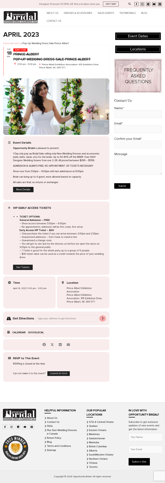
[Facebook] (136, 4)
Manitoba (94, 442)
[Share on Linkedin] (60, 345)
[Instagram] (142, 4)
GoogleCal (36, 332)
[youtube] (25, 426)
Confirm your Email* (128, 139)
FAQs (50, 426)
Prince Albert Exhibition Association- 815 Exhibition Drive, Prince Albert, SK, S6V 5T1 (84, 298)
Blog (144, 13)
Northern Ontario (98, 458)
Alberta (93, 450)
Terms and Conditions (59, 446)
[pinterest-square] (32, 426)
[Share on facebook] (44, 345)
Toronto (93, 467)
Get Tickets (22, 267)
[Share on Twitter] (52, 345)
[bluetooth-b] (18, 426)
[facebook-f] (5, 426)
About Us (52, 13)
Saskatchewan (97, 438)
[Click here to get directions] (102, 318)
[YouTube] (154, 4)
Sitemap (51, 450)
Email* (118, 123)
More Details (23, 189)
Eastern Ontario (97, 430)
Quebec (93, 426)
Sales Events (106, 13)
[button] (111, 4)
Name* (119, 108)
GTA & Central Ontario (101, 422)
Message (120, 154)
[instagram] (12, 426)
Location (72, 282)
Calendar (19, 332)
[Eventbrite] (148, 4)
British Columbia (98, 446)
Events (16, 43)
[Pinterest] (160, 4)
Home (6, 43)
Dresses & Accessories (78, 13)
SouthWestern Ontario (101, 454)
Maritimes (94, 434)
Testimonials (127, 13)
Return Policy (54, 438)
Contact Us (54, 20)
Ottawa (93, 462)
